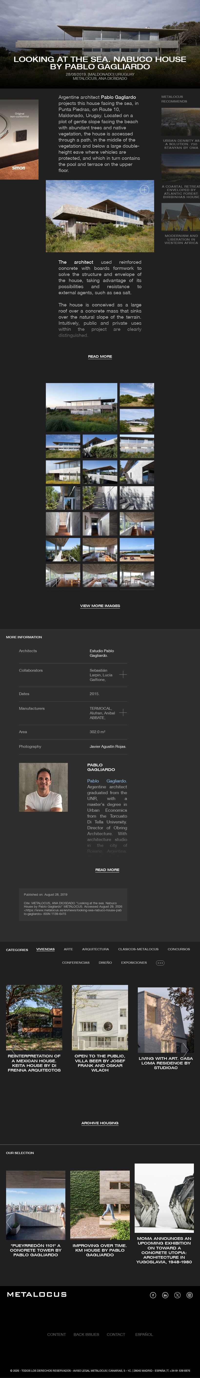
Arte (68, 949)
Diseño (105, 963)
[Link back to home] (36, 1295)
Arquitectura (95, 949)
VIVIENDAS (45, 949)
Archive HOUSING (100, 1123)
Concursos (179, 949)
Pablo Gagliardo (118, 97)
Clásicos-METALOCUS (138, 949)
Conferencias (76, 963)
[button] (14, 1050)
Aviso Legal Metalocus (90, 1371)
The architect (76, 262)
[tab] (45, 949)
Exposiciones (134, 963)
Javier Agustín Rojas (107, 747)
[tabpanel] (100, 1050)
